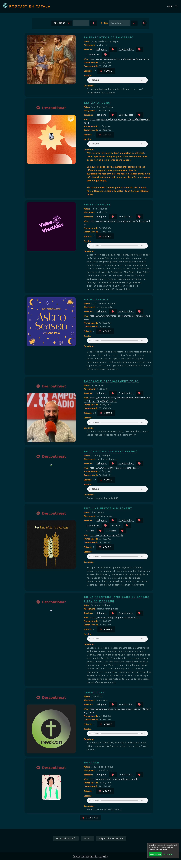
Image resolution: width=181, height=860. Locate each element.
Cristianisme (92, 54)
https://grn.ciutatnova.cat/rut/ (106, 535)
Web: (86, 59)
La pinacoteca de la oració (109, 37)
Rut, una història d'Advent (108, 508)
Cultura (90, 530)
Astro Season (96, 299)
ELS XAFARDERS (97, 102)
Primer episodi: (91, 63)
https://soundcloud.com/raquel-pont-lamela (114, 779)
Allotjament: (90, 45)
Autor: (87, 41)
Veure (107, 71)
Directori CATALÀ (65, 838)
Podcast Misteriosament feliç (111, 381)
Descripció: (89, 86)
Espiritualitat (126, 49)
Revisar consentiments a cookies (90, 856)
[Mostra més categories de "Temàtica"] (113, 49)
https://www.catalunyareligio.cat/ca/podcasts (115, 468)
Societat (116, 525)
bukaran (92, 762)
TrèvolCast (94, 692)
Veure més (91, 818)
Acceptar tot (155, 854)
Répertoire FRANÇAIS (111, 838)
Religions (61, 23)
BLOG (87, 838)
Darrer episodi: (91, 66)
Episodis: (88, 71)
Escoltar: (88, 75)
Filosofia (111, 530)
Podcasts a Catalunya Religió (111, 451)
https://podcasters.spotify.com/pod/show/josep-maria (120, 59)
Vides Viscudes (97, 204)
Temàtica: (88, 49)
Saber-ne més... (168, 854)
